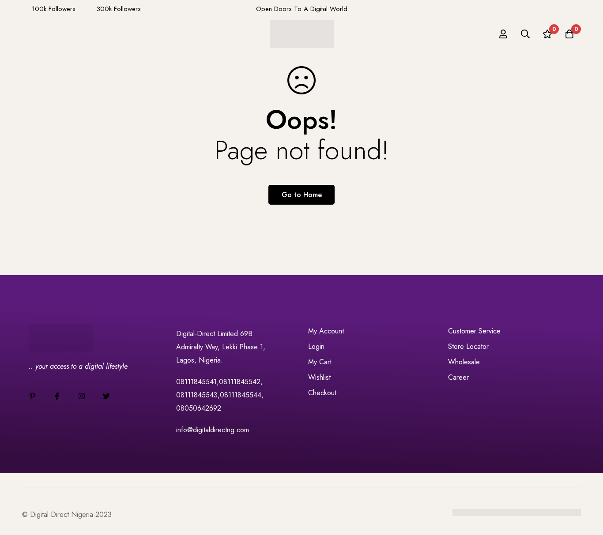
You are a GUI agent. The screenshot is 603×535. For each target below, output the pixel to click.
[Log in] (503, 34)
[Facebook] (56, 396)
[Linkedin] (32, 396)
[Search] (525, 34)
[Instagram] (81, 396)
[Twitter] (106, 396)
